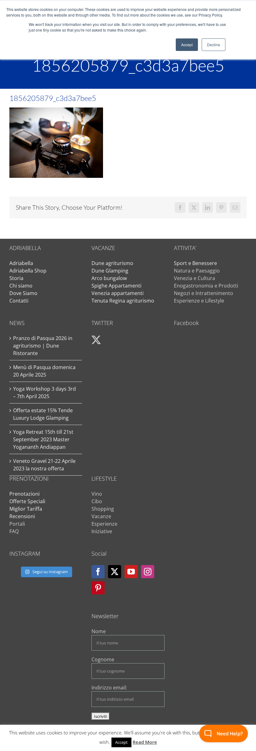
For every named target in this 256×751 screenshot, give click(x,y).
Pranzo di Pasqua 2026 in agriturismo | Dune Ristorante (42, 346)
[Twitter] (114, 571)
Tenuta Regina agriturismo (122, 300)
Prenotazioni (24, 493)
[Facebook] (98, 571)
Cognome (102, 659)
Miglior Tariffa (25, 508)
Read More (145, 742)
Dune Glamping (109, 270)
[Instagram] (147, 571)
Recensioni (22, 516)
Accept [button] (187, 44)
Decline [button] (213, 44)
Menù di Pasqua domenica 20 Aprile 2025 (44, 371)
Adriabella (21, 263)
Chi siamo (20, 285)
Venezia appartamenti (117, 293)
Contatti (18, 300)
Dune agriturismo (112, 263)
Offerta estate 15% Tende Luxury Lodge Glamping (43, 414)
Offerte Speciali (27, 501)
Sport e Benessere (195, 263)
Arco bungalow (109, 278)
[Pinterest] (98, 587)
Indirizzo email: (109, 687)
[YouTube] (131, 571)
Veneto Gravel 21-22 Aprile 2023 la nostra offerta (44, 465)
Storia (16, 278)
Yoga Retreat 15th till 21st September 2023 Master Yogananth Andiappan (43, 439)
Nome (98, 631)
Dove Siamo (23, 293)
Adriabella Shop (28, 270)
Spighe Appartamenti (116, 285)
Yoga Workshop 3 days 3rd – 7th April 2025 (44, 392)
